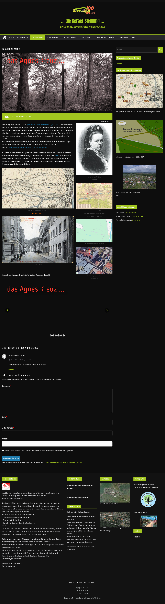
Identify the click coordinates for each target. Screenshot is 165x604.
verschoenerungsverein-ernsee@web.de (145, 487)
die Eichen (100, 38)
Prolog (11, 38)
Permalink (28, 360)
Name (4, 417)
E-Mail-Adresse (8, 428)
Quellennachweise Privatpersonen (77, 497)
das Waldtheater (70, 38)
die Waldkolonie (52, 38)
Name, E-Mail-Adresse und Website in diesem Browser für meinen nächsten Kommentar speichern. (39, 451)
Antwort (11, 369)
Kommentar (6, 386)
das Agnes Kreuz (37, 38)
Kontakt (93, 582)
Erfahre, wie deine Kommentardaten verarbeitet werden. (63, 462)
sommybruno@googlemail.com (11, 559)
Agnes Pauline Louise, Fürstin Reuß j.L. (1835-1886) (42, 125)
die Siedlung (21, 38)
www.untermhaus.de (140, 512)
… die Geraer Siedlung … (82, 21)
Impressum (72, 582)
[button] (26, 37)
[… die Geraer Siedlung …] (4, 37)
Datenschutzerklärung (83, 582)
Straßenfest (119, 63)
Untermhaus (124, 38)
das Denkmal (86, 38)
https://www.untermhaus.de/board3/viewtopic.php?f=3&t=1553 (29, 147)
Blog (133, 38)
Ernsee (111, 38)
